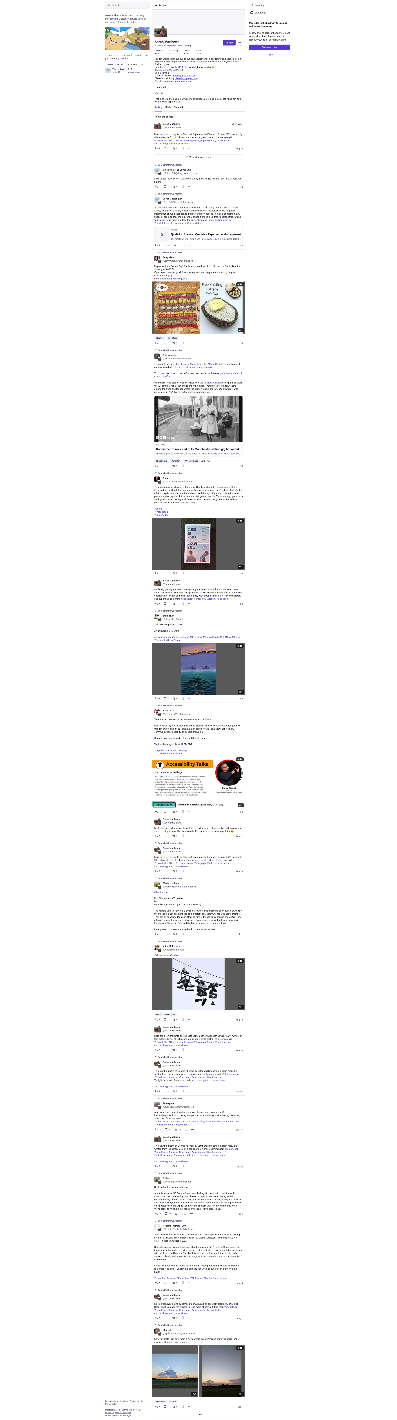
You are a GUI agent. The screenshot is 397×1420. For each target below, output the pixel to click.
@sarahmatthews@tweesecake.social (172, 45)
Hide (239, 284)
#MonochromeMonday (166, 955)
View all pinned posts (200, 157)
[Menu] (239, 42)
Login (270, 54)
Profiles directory (137, 1401)
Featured (178, 107)
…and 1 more (206, 461)
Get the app (127, 1410)
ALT (240, 330)
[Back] (155, 5)
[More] (189, 148)
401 (171, 53)
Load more (198, 1414)
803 (157, 53)
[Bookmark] (183, 148)
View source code (123, 1412)
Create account (270, 47)
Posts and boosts (164, 116)
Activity (158, 107)
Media (168, 107)
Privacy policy (111, 1404)
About (125, 1401)
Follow (229, 42)
